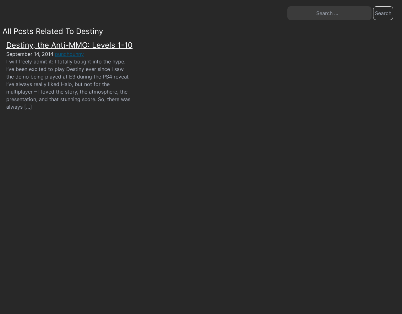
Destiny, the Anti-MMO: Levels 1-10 (69, 45)
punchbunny (69, 54)
